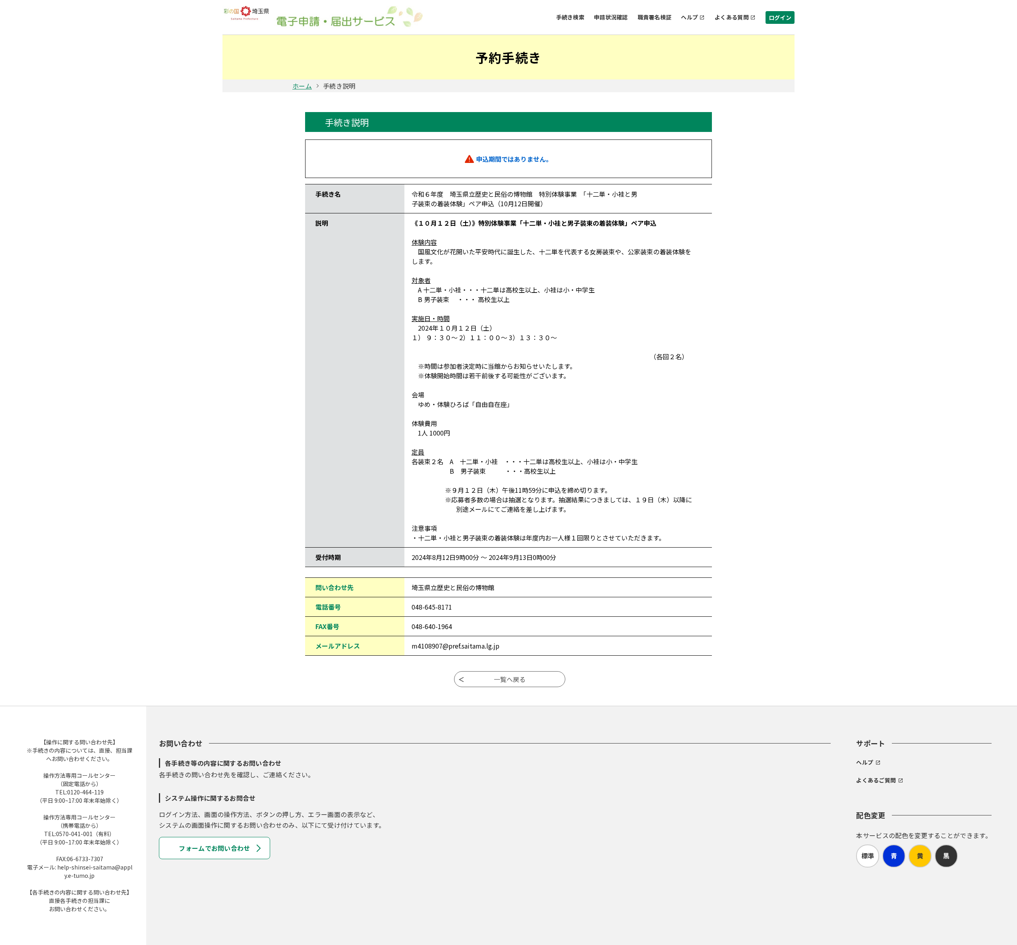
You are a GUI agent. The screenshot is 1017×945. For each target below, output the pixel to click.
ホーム (302, 86)
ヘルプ (689, 17)
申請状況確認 (611, 17)
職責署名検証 (655, 17)
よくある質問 (732, 17)
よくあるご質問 (876, 780)
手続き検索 (570, 17)
